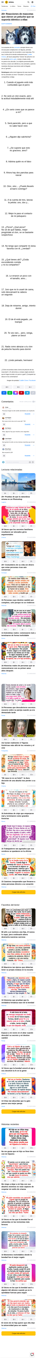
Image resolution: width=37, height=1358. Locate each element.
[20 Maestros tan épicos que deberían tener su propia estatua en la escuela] (18, 953)
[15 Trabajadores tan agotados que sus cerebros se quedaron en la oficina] (18, 834)
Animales (4, 10)
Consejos (4, 572)
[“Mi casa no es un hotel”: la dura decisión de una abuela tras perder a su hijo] (18, 764)
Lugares (3, 502)
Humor (3, 638)
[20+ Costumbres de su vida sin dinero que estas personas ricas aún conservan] (18, 550)
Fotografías (4, 750)
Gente (3, 1106)
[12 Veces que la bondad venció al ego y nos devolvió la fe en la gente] (18, 1054)
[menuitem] (4, 6)
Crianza (3, 537)
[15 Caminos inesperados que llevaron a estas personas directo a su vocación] (18, 867)
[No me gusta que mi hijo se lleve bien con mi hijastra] (18, 1137)
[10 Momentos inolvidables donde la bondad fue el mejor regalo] (18, 1240)
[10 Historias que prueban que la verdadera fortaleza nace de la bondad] (18, 985)
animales (17, 47)
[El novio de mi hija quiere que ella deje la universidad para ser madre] (18, 1308)
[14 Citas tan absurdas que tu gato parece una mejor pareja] (18, 1086)
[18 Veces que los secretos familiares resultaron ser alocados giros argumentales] (18, 515)
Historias (3, 605)
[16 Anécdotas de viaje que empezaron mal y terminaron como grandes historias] (18, 799)
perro (11, 59)
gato (15, 59)
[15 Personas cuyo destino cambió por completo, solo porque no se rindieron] (18, 586)
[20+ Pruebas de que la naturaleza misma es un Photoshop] (18, 482)
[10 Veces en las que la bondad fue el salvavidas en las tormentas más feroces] (18, 1205)
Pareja (3, 715)
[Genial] (9, 2)
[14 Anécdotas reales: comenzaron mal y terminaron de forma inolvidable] (18, 618)
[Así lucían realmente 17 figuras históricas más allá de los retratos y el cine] (18, 728)
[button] (6, 387)
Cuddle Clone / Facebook (27, 380)
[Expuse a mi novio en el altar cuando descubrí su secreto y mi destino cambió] (18, 1018)
